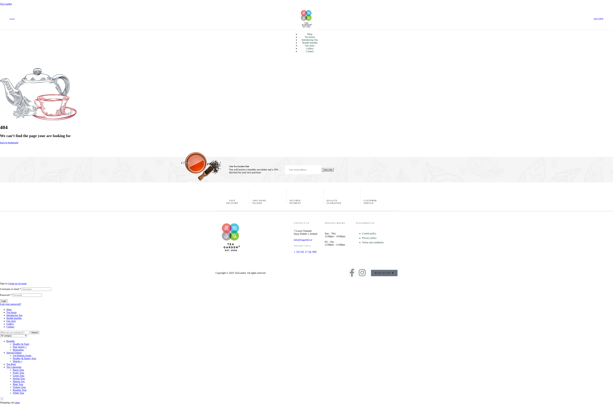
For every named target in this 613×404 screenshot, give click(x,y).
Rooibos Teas (19, 390)
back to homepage (9, 142)
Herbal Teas (19, 378)
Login (3, 301)
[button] (384, 273)
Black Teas (18, 370)
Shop (9, 309)
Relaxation (18, 349)
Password (6, 295)
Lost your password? (10, 304)
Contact (10, 326)
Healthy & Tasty (21, 344)
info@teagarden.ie (303, 240)
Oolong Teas (19, 387)
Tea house (11, 312)
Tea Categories (13, 367)
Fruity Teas (18, 372)
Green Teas (18, 375)
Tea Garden (6, 4)
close (17, 402)
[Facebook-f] (352, 273)
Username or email (10, 289)
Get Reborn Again (22, 355)
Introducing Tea (14, 315)
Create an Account (17, 283)
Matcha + (17, 361)
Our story (11, 321)
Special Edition (14, 352)
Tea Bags (11, 364)
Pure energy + (20, 347)
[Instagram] (362, 273)
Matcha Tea (19, 381)
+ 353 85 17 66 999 (305, 252)
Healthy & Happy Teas (24, 358)
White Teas (18, 393)
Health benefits (14, 318)
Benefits (10, 341)
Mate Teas (18, 384)
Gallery (10, 324)
